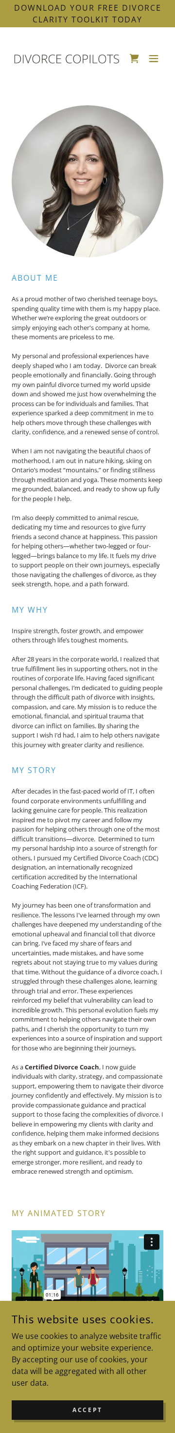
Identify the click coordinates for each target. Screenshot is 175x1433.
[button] (153, 58)
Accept (87, 1410)
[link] (66, 58)
